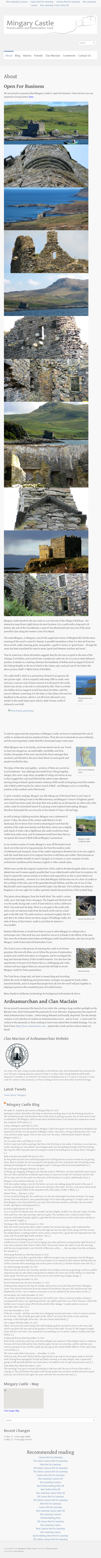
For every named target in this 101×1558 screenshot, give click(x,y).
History (27, 55)
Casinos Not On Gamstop (51, 1457)
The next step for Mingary (16, 1169)
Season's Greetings (12, 1279)
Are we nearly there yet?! (15, 1141)
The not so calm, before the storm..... (20, 1353)
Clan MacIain (52, 55)
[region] (50, 359)
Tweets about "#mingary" (15, 1095)
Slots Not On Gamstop (50, 1503)
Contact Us (84, 55)
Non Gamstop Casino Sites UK (54, 5)
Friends (38, 55)
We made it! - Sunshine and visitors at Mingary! (25, 1110)
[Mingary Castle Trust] (50, 22)
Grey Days (8, 1310)
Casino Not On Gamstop (50, 1507)
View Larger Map (11, 1411)
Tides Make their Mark (14, 1366)
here (31, 97)
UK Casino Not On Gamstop (50, 1496)
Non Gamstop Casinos (50, 1482)
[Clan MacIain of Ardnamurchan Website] (17, 1044)
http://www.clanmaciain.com (30, 1026)
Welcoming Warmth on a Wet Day (19, 1254)
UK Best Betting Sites (50, 1518)
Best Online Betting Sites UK (50, 1486)
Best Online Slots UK (50, 1489)
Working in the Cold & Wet (16, 1224)
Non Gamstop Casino (50, 1525)
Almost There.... (11, 1193)
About (8, 55)
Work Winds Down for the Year (18, 1283)
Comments (69, 55)
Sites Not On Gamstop (50, 1464)
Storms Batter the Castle (15, 1295)
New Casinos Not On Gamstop (50, 1528)
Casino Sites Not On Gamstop (50, 1475)
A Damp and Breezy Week (15, 1338)
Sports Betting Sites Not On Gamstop (50, 1535)
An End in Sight (11, 1209)
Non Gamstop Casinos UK (50, 1478)
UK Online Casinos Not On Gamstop (50, 1461)
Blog (17, 55)
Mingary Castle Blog (23, 1104)
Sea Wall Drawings (12, 1267)
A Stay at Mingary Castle (15, 1126)
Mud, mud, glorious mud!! (15, 1156)
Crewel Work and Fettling (15, 1239)
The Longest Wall (12, 1323)
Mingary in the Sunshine (15, 1181)
